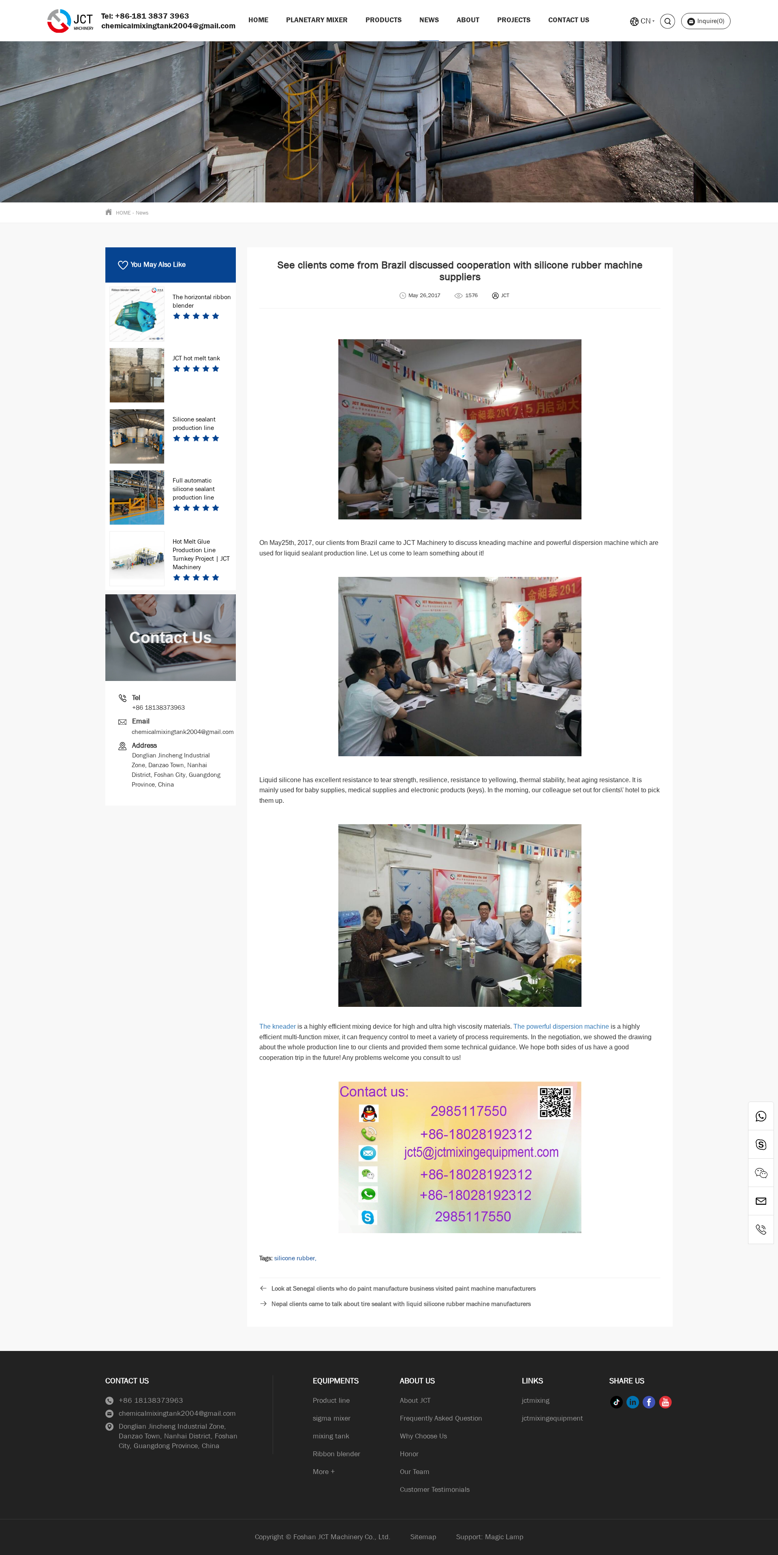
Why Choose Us (423, 1436)
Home (258, 20)
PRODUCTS (383, 20)
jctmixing (535, 1400)
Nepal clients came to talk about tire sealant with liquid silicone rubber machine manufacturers (401, 1304)
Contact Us (568, 20)
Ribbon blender (336, 1454)
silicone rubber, (295, 1258)
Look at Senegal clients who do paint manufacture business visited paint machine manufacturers (403, 1288)
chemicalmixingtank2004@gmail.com (183, 732)
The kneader (277, 1026)
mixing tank (331, 1436)
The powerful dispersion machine (561, 1026)
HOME (123, 212)
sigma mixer (332, 1418)
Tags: (266, 1258)
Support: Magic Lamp (490, 1537)
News (429, 20)
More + (324, 1471)
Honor (409, 1454)
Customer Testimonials (435, 1489)
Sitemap (423, 1537)
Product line (331, 1400)
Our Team (415, 1471)
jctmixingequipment (552, 1418)
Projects (513, 20)
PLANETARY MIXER (317, 20)
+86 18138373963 (158, 707)
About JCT (415, 1400)
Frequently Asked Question (441, 1418)
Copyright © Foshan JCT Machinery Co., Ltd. (323, 1537)
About (468, 20)
